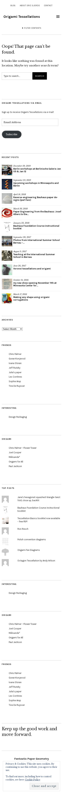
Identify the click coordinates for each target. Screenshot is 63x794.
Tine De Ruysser (17, 386)
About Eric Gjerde (30, 5)
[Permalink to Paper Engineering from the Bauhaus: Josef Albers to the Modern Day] (7, 212)
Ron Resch (23, 529)
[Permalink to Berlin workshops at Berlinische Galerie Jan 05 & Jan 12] (7, 170)
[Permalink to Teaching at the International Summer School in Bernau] (7, 255)
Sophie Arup (15, 381)
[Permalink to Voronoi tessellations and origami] (7, 269)
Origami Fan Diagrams (29, 550)
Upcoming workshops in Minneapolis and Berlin (36, 184)
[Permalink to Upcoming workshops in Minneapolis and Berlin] (7, 184)
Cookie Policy (32, 779)
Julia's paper (15, 372)
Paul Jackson (15, 466)
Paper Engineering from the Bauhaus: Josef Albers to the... (37, 213)
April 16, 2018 (19, 194)
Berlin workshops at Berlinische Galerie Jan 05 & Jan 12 (37, 170)
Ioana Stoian (15, 363)
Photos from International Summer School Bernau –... (36, 241)
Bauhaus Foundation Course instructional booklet (36, 227)
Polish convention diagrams (32, 539)
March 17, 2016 (20, 294)
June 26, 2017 (19, 265)
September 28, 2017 (22, 237)
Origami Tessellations (22, 17)
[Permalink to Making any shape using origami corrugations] (7, 298)
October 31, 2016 (21, 280)
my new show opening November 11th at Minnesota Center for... (35, 284)
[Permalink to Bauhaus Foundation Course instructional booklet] (7, 227)
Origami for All (16, 461)
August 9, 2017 (20, 251)
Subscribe (11, 134)
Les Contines (15, 376)
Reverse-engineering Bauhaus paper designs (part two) (35, 198)
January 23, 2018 (21, 223)
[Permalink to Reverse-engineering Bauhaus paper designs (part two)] (7, 198)
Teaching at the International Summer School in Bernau (34, 255)
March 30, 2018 (20, 208)
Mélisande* (14, 457)
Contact (48, 5)
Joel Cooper (15, 452)
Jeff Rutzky (14, 367)
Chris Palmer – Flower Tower (22, 448)
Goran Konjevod (17, 358)
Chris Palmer (15, 354)
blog (13, 5)
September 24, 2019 (22, 180)
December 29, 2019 (22, 166)
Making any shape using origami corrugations (31, 298)
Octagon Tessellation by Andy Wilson (36, 560)
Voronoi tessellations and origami (32, 268)
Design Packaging (18, 417)
